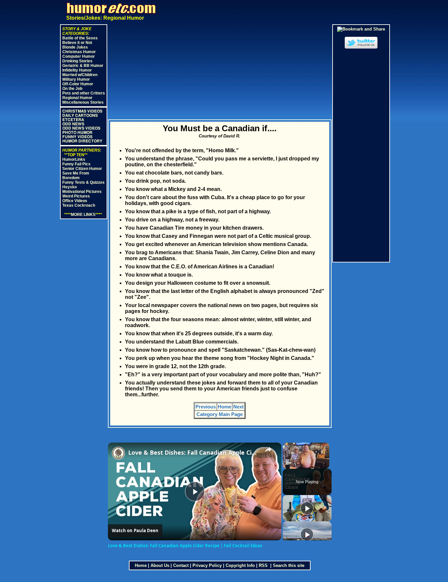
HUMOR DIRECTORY (82, 141)
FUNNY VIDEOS (77, 137)
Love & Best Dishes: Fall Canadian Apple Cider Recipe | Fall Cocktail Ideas (193, 452)
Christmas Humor (79, 52)
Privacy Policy (207, 565)
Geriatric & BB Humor (82, 65)
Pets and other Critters (83, 93)
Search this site (288, 565)
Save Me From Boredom (75, 175)
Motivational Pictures (82, 191)
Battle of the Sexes (80, 38)
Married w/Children (79, 75)
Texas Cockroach (78, 205)
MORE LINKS (83, 214)
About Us (160, 565)
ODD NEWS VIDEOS (81, 128)
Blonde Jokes (75, 47)
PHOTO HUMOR (77, 133)
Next (238, 406)
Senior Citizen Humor (82, 168)
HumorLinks (73, 159)
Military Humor (76, 79)
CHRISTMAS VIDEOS (82, 111)
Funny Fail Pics (76, 164)
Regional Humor (77, 97)
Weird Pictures (76, 196)
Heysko (69, 187)
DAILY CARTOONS (80, 115)
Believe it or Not (77, 42)
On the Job (72, 88)
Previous (205, 406)
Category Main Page (219, 414)
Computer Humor (78, 56)
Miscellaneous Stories (83, 102)
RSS (264, 565)
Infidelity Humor (77, 70)
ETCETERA (73, 120)
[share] (268, 449)
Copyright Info (240, 565)
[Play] (307, 508)
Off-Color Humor (77, 84)
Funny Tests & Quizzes (83, 182)
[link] (118, 453)
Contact (181, 565)
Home (224, 406)
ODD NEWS (73, 124)
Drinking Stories (77, 61)
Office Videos (74, 200)
